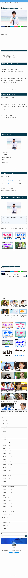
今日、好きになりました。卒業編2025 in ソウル (8, 484)
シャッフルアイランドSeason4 (6, 439)
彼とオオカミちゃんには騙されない (7, 509)
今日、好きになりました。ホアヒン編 (7, 476)
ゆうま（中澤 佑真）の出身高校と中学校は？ (9, 52)
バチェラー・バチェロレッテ (5, 418)
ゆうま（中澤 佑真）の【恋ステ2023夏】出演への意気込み (11, 57)
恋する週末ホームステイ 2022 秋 (6, 522)
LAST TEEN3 (4, 528)
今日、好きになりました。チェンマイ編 (7, 497)
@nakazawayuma (10, 183)
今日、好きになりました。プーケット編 (7, 451)
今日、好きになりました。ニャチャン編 (7, 473)
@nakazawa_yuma (10, 180)
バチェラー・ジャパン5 (5, 420)
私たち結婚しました (4, 428)
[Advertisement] (14, 42)
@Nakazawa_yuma (10, 182)
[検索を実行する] (26, 536)
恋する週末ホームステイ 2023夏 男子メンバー (6, 267)
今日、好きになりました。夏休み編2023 (7, 464)
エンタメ (3, 533)
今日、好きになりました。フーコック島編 (8, 459)
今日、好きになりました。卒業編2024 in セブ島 (8, 472)
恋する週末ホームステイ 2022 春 (6, 520)
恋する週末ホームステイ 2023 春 (6, 525)
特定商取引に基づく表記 (16, 575)
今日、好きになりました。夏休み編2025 (7, 492)
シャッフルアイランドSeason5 (6, 440)
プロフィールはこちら (14, 552)
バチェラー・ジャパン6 (5, 423)
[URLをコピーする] (25, 26)
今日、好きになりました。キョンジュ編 (7, 481)
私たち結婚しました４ (5, 431)
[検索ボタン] (27, 1)
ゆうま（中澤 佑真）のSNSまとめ (7, 56)
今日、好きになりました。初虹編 (6, 445)
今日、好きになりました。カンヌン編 (7, 465)
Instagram (15, 149)
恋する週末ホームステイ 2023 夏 (15, 8)
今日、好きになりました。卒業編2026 (7, 500)
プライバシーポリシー (11, 575)
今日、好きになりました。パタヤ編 (7, 461)
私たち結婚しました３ (5, 429)
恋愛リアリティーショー (4, 8)
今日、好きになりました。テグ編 (6, 498)
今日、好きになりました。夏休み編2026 (7, 506)
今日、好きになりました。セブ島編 (7, 450)
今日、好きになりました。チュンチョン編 (8, 495)
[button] (3, 26)
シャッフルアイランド (5, 434)
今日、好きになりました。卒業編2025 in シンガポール (9, 486)
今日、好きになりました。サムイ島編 (7, 456)
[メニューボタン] (1, 1)
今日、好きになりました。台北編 (6, 467)
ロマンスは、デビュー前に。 (5, 426)
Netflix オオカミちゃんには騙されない (7, 514)
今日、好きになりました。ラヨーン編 (7, 503)
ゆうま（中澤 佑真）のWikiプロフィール (8, 55)
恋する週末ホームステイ (9, 8)
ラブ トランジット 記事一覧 (7, 356)
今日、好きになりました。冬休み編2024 (7, 483)
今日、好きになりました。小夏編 (6, 448)
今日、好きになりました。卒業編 (6, 470)
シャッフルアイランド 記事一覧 (20, 337)
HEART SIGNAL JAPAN (5, 517)
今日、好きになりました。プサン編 (7, 475)
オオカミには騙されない (5, 508)
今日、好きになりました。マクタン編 (7, 489)
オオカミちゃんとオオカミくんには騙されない (8, 511)
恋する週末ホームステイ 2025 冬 (6, 531)
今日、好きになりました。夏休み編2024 (7, 478)
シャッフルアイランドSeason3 (6, 437)
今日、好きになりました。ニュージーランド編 (8, 487)
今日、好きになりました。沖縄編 (6, 453)
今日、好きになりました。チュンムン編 (7, 462)
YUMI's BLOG (14, 0)
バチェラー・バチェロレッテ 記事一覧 (20, 355)
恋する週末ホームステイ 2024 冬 (6, 530)
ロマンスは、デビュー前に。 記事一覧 (20, 346)
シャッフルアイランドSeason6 (6, 442)
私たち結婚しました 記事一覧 (7, 346)
